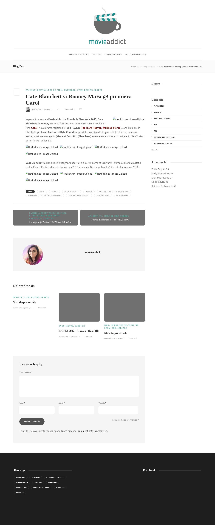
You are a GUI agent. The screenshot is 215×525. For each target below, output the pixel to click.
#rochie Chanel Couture (79, 195)
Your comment (26, 372)
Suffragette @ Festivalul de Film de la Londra (50, 222)
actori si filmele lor (164, 137)
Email (62, 403)
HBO (106, 325)
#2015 (42, 192)
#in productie (22, 482)
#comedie (36, 477)
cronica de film (113, 54)
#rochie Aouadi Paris (52, 195)
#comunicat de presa (55, 477)
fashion (31, 90)
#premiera (32, 195)
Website (102, 403)
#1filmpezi (159, 106)
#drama (89, 192)
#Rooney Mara (103, 195)
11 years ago (46, 109)
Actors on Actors (163, 143)
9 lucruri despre (162, 118)
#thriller (60, 487)
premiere (70, 90)
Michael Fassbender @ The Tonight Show (110, 220)
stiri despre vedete (147, 66)
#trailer (20, 492)
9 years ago (27, 308)
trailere (97, 54)
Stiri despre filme (79, 54)
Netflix (134, 325)
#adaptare (20, 477)
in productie (119, 325)
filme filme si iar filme (44, 216)
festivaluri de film (135, 54)
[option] (33, 300)
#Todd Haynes (122, 195)
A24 (155, 125)
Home (133, 66)
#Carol (54, 192)
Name (22, 403)
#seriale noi (21, 487)
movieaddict (36, 109)
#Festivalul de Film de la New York (114, 192)
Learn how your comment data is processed (84, 430)
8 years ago (118, 338)
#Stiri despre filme (41, 487)
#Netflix (38, 482)
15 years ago (73, 336)
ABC (155, 131)
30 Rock (157, 112)
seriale (18, 297)
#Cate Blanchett (72, 192)
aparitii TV (95, 216)
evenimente (66, 326)
